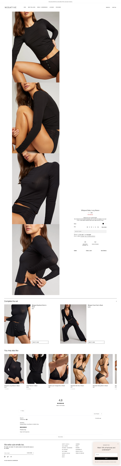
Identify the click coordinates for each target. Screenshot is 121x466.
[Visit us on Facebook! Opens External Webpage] (11, 456)
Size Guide (104, 227)
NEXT (106, 458)
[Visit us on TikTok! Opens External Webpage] (8, 456)
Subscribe (29, 452)
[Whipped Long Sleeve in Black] (14, 369)
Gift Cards (64, 451)
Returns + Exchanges (67, 447)
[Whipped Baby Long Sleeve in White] (106, 223)
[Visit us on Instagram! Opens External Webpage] (5, 456)
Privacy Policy (79, 451)
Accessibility (79, 449)
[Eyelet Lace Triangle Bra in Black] (58, 369)
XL (95, 227)
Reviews (77, 447)
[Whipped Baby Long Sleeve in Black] (103, 223)
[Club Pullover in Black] (36, 369)
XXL (98, 227)
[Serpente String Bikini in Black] (103, 369)
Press (77, 445)
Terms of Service (80, 453)
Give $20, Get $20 (66, 453)
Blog (63, 456)
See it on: (55, 15)
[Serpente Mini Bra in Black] (81, 369)
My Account (65, 449)
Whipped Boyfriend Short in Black (39, 306)
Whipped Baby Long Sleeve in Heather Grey (29, 424)
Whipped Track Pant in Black (95, 305)
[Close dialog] (118, 444)
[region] (60, 1)
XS (87, 227)
